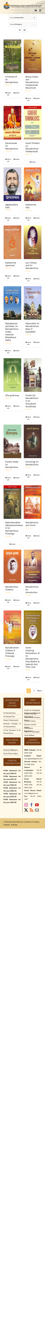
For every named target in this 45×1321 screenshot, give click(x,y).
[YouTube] (37, 805)
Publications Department (28, 729)
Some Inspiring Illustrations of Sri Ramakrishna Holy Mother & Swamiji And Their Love (33, 657)
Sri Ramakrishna (9, 713)
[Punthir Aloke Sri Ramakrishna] (12, 441)
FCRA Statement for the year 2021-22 (12, 777)
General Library (30, 721)
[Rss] (31, 810)
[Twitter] (26, 810)
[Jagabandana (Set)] (12, 184)
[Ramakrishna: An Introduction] (32, 566)
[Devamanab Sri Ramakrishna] (12, 122)
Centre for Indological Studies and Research (32, 711)
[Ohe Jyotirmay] (12, 375)
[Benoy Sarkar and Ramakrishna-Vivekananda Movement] (32, 56)
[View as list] (24, 30)
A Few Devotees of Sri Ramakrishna (12, 731)
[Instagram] (26, 805)
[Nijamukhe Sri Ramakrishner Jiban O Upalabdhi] (32, 303)
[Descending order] (34, 17)
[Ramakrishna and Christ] (32, 502)
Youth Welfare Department (29, 736)
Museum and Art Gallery (30, 726)
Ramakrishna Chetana (11, 588)
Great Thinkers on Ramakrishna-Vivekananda (33, 147)
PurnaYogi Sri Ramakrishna (32, 463)
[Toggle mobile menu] (40, 10)
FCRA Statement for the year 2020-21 (12, 772)
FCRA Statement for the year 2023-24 (12, 789)
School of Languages (32, 732)
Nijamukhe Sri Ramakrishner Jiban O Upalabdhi (32, 327)
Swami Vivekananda (10, 720)
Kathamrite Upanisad (10, 264)
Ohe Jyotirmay (12, 395)
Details (17, 93)
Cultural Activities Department (30, 715)
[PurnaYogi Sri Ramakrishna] (32, 441)
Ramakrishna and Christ (32, 524)
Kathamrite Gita (31, 206)
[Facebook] (31, 805)
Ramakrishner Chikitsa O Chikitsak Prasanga (12, 651)
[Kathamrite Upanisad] (12, 242)
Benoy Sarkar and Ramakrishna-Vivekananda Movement (32, 82)
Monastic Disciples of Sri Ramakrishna (12, 725)
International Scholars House (32, 718)
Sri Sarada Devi (9, 716)
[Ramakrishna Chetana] (12, 566)
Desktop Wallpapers (10, 750)
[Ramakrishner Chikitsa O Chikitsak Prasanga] (12, 627)
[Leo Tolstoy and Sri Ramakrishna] (32, 242)
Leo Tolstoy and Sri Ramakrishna (32, 265)
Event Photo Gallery (10, 753)
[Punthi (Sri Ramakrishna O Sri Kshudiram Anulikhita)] (32, 375)
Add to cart (9, 94)
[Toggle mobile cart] (35, 10)
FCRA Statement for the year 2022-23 (12, 783)
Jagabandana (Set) (11, 206)
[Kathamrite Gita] (32, 184)
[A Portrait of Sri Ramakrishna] (12, 56)
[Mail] (37, 810)
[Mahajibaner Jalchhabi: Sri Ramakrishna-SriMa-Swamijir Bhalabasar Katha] (12, 303)
